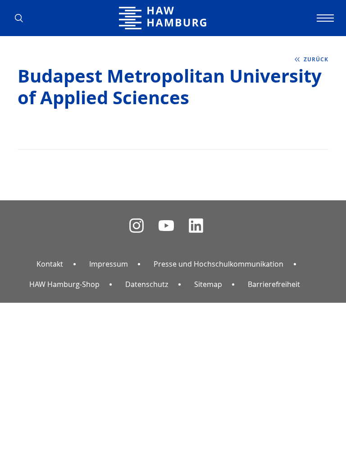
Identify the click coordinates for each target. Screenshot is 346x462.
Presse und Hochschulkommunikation (218, 264)
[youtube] (166, 225)
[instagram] (136, 225)
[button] (22, 18)
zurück (316, 59)
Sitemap (208, 284)
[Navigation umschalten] (324, 18)
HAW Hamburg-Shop (64, 284)
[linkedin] (196, 225)
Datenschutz (146, 284)
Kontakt (49, 264)
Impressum (108, 264)
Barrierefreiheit (274, 284)
